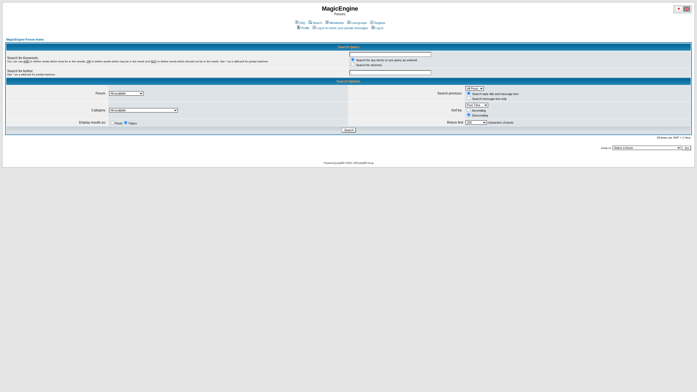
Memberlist (336, 22)
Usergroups (359, 22)
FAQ (302, 22)
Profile (305, 28)
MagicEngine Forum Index (25, 39)
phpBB (340, 162)
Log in (379, 28)
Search (317, 22)
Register (380, 22)
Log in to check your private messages (342, 28)
